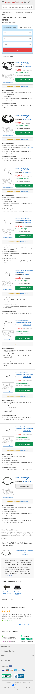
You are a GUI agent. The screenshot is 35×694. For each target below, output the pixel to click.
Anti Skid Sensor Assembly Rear (24, 552)
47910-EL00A (27, 431)
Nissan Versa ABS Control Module (17, 593)
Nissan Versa (9, 12)
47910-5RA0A (27, 172)
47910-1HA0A (27, 66)
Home (3, 12)
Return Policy (17, 682)
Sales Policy (8, 682)
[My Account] (29, 2)
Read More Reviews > (27, 625)
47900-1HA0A (27, 222)
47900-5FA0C (27, 274)
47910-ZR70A (27, 377)
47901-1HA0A (27, 325)
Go (17, 50)
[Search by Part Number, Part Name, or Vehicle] (31, 7)
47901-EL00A (27, 119)
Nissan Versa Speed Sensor (7, 592)
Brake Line (8, 573)
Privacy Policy (26, 682)
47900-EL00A (27, 481)
